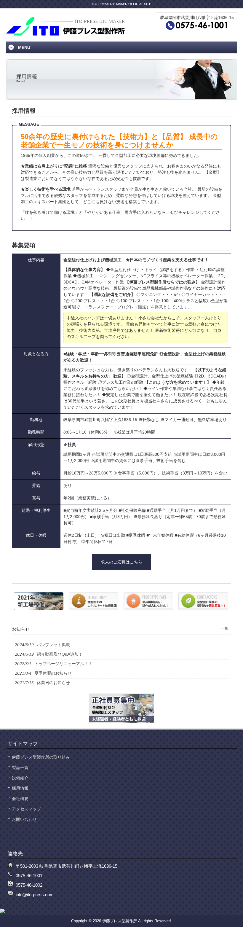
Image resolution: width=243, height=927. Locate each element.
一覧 (224, 628)
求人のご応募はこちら (121, 562)
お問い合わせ (24, 819)
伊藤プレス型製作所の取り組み (41, 757)
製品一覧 (20, 767)
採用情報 (20, 788)
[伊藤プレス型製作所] (65, 33)
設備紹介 (20, 777)
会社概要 (20, 798)
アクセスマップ (26, 809)
